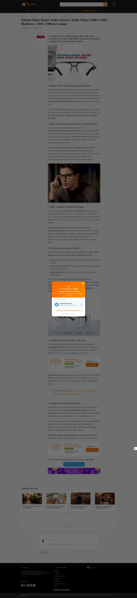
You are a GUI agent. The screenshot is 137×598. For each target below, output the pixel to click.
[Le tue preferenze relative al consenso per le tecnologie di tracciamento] (135, 448)
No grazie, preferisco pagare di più (68, 314)
